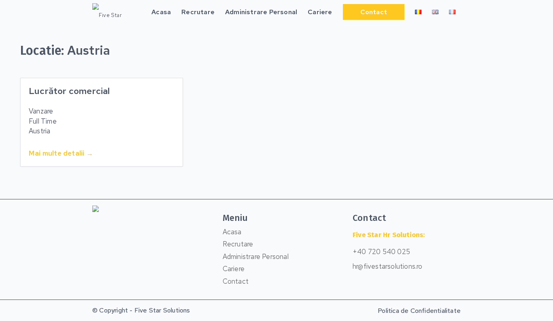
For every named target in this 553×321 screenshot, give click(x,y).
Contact (236, 281)
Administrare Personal (256, 256)
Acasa (232, 231)
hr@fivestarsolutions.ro (388, 266)
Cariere (234, 268)
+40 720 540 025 (381, 251)
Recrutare (238, 244)
